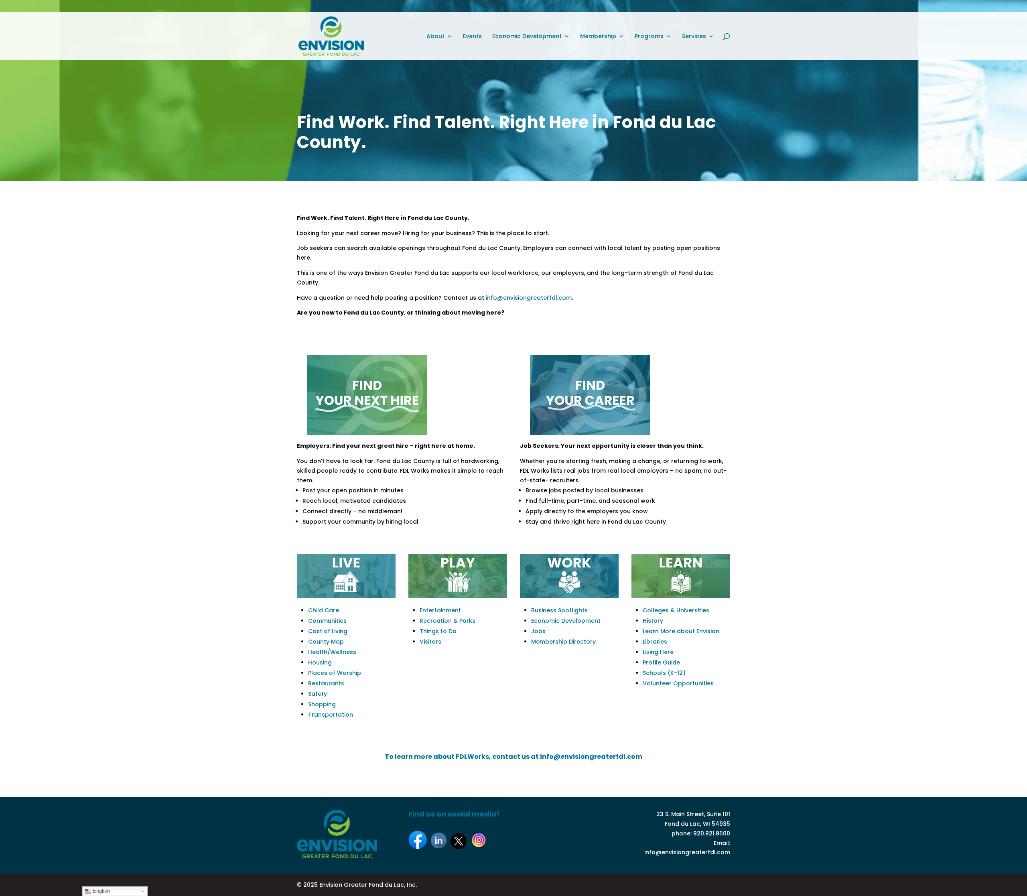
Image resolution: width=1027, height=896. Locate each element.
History (653, 621)
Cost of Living (327, 631)
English (100, 891)
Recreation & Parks (447, 621)
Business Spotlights (559, 610)
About (435, 36)
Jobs (538, 631)
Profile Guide (661, 662)
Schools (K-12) (664, 673)
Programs (649, 36)
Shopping (322, 704)
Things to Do (438, 631)
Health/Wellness (332, 652)
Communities (327, 621)
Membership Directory (563, 642)
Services (694, 36)
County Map (326, 642)
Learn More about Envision (681, 631)
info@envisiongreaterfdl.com (529, 298)
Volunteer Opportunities (678, 683)
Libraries (655, 642)
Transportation (330, 715)
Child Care (323, 610)
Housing (320, 662)
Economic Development (527, 36)
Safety (317, 694)
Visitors (430, 642)
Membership (598, 36)
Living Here (658, 652)
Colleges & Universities (676, 610)
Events (472, 36)
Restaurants (326, 683)
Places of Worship (334, 673)
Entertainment (440, 610)
